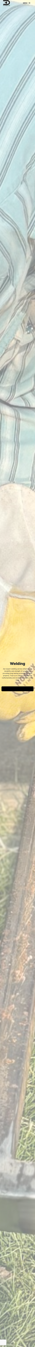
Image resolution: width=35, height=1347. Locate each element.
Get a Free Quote (18, 689)
